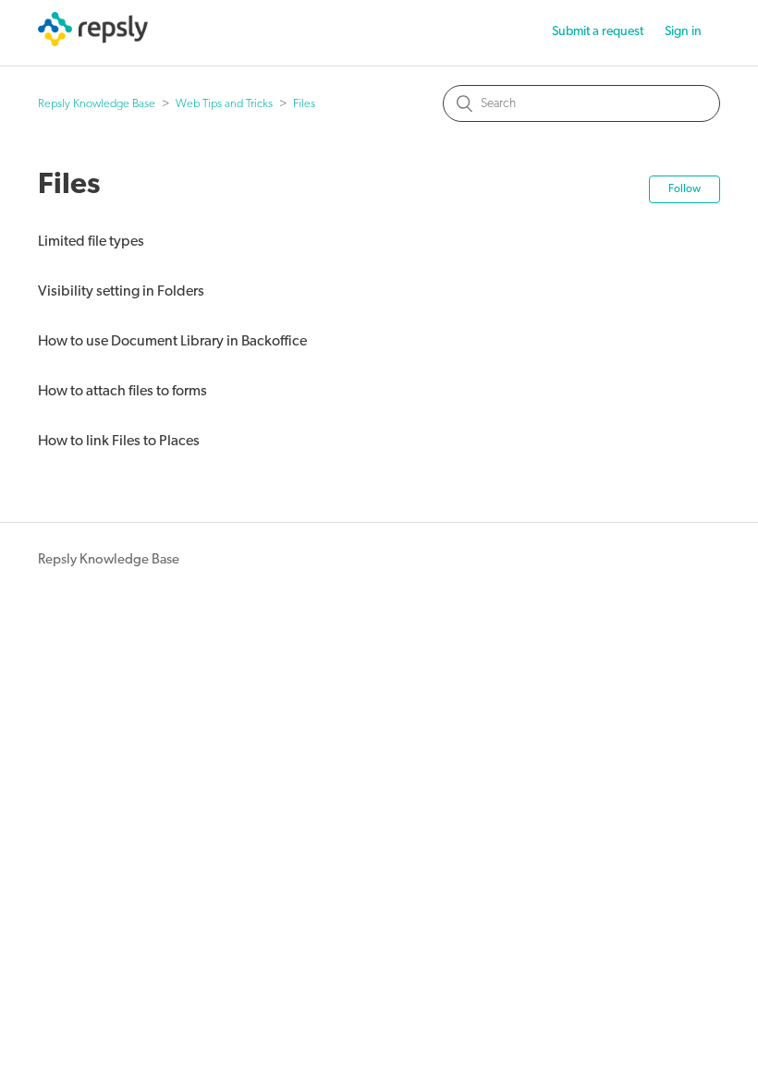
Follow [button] (684, 189)
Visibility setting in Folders (121, 292)
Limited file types (91, 242)
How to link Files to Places (119, 441)
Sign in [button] (683, 32)
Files (304, 104)
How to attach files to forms (122, 391)
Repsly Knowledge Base (96, 104)
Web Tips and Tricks (224, 104)
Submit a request (597, 32)
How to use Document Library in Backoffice (172, 341)
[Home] (93, 43)
